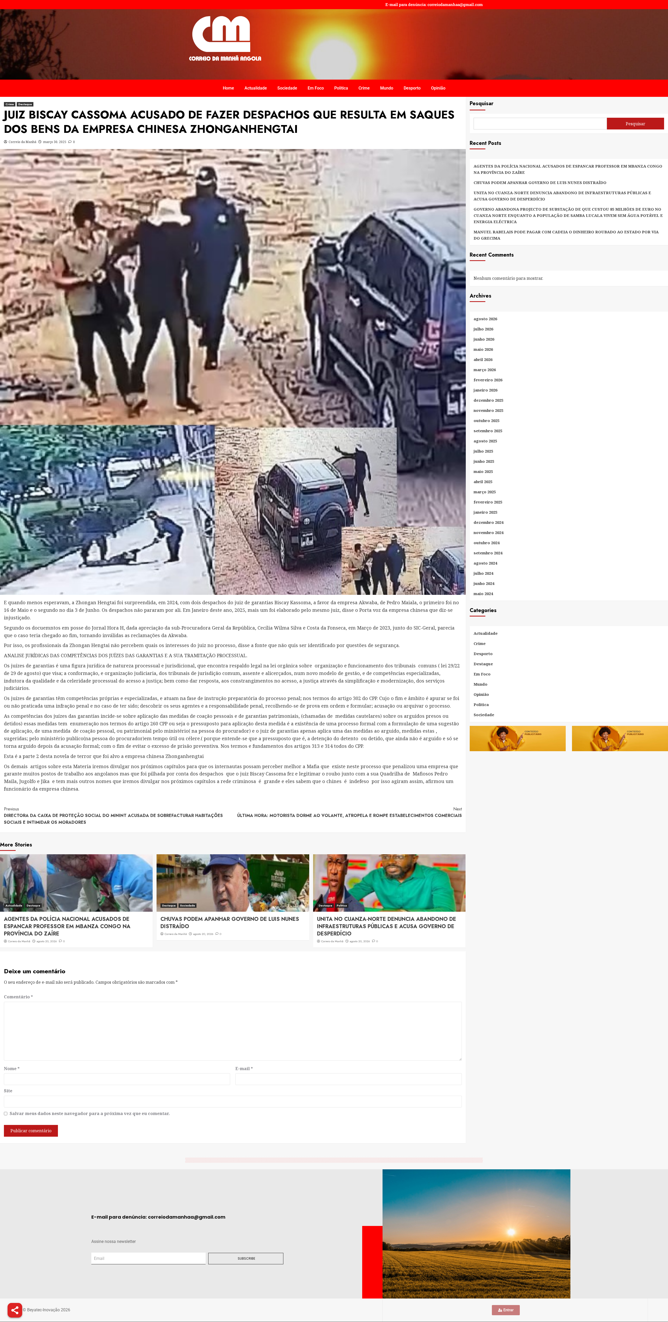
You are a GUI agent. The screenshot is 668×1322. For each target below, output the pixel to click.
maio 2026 (483, 349)
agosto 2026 (485, 318)
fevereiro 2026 (488, 379)
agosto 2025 (485, 440)
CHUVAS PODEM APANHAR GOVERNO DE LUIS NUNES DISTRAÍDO (229, 922)
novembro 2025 (488, 410)
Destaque (25, 104)
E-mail (244, 1068)
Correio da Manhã (22, 142)
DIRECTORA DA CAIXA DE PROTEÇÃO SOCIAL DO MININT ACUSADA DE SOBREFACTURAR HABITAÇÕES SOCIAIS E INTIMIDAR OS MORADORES (113, 815)
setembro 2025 (488, 430)
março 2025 (485, 491)
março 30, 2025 (54, 142)
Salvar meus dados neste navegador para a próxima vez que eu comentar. (90, 1113)
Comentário (18, 997)
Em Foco (316, 88)
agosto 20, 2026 (47, 941)
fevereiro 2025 (488, 502)
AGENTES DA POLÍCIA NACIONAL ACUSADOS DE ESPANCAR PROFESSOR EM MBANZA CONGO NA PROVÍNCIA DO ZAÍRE (67, 926)
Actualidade (255, 88)
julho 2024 (483, 573)
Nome (12, 1068)
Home (228, 88)
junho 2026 (484, 339)
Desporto (412, 88)
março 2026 (485, 369)
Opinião (438, 88)
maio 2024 (483, 593)
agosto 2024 (485, 563)
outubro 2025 (486, 420)
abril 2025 (483, 481)
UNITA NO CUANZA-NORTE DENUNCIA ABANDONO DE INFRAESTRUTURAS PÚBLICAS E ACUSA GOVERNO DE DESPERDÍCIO (386, 926)
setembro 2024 (488, 552)
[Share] (15, 1310)
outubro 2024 (486, 542)
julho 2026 (483, 328)
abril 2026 (483, 359)
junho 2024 (484, 583)
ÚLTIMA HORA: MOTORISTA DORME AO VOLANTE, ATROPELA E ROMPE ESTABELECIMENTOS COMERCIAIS (349, 812)
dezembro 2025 (488, 400)
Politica (341, 88)
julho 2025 (483, 451)
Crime (364, 88)
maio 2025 (483, 471)
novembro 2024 (488, 532)
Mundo (386, 88)
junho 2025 (484, 461)
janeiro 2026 (485, 390)
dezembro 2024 (488, 522)
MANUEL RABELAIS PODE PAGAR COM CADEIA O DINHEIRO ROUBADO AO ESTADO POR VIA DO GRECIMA (566, 235)
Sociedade (287, 88)
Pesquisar (635, 124)
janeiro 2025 (485, 512)
